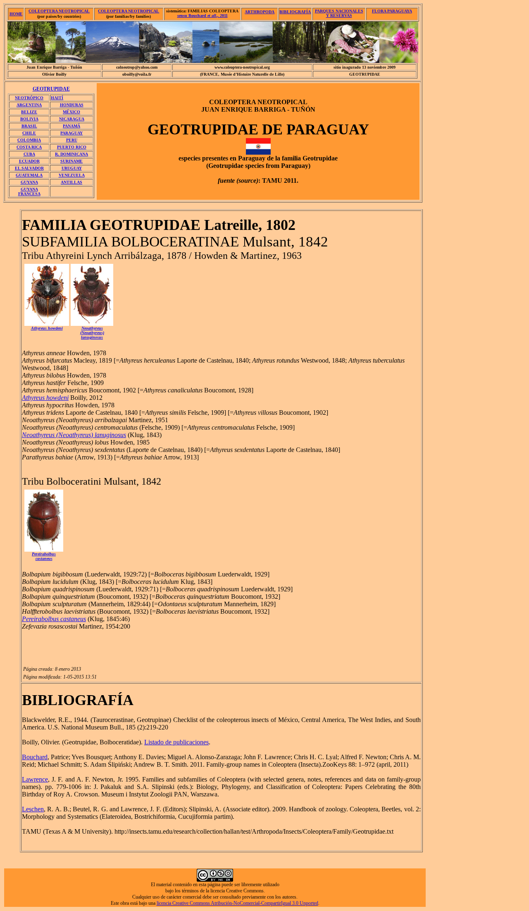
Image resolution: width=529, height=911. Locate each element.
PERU (71, 140)
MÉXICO (71, 112)
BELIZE (29, 112)
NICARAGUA (71, 119)
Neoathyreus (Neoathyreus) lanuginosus (74, 434)
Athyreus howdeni (45, 397)
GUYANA (29, 182)
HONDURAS (71, 105)
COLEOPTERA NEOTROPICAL (59, 11)
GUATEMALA (29, 175)
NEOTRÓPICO (29, 98)
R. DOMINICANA (71, 154)
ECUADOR (29, 161)
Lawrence (35, 779)
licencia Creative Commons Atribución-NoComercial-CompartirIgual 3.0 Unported (237, 903)
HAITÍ (57, 98)
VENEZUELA (72, 175)
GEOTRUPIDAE (51, 89)
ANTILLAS (71, 182)
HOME (16, 14)
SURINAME (71, 161)
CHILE (29, 133)
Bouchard (35, 756)
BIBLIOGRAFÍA (295, 12)
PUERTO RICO (71, 147)
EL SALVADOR (29, 168)
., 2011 (202, 15)
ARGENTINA (29, 105)
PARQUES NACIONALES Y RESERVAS (339, 13)
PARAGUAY (71, 133)
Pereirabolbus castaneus (44, 556)
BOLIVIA (29, 119)
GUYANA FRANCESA (29, 191)
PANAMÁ (71, 126)
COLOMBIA (29, 140)
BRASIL (29, 126)
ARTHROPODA (259, 12)
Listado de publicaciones (176, 742)
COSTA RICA (29, 147)
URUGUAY (72, 168)
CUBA (29, 154)
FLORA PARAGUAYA (392, 11)
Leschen (33, 809)
